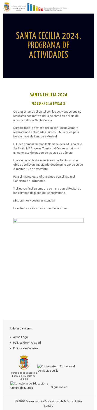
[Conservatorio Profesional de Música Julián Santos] (35, 7)
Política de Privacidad (27, 342)
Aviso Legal (20, 337)
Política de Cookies (25, 348)
